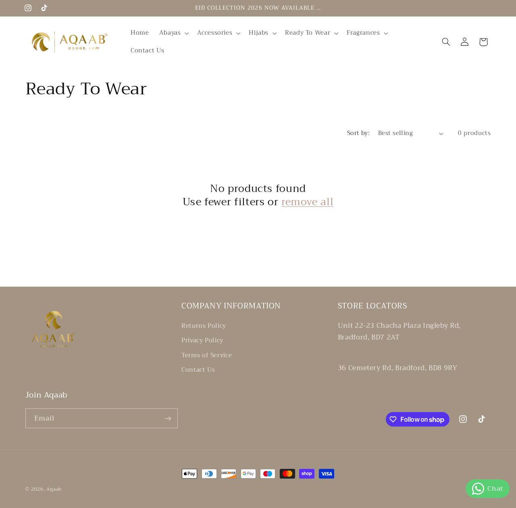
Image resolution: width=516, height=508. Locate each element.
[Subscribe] (167, 418)
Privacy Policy (202, 340)
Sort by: (358, 133)
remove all (307, 202)
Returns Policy (203, 326)
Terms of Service (206, 355)
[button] (173, 33)
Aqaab (54, 489)
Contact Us (198, 369)
